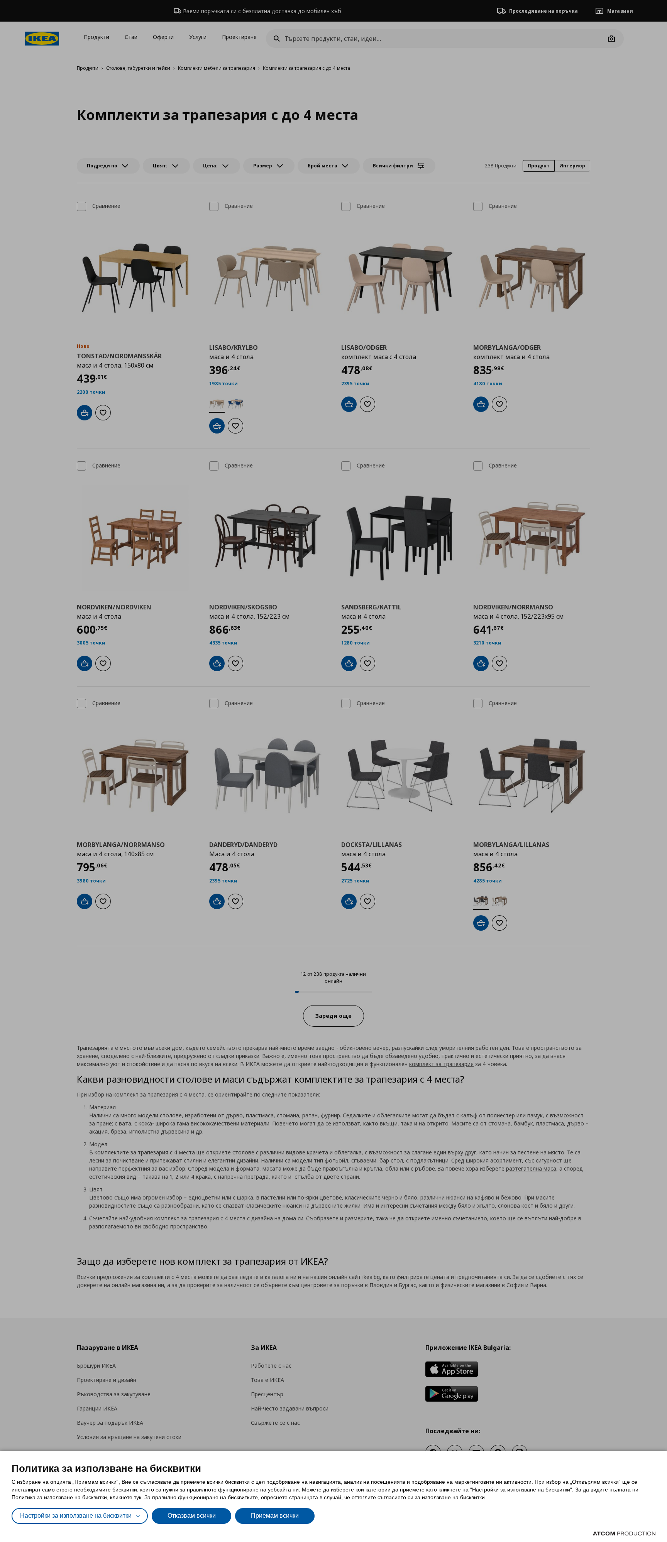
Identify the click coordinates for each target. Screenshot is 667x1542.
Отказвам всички (192, 1515)
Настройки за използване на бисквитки (76, 1515)
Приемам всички (275, 1515)
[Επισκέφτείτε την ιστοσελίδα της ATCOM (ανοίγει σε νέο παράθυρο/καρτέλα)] (624, 1533)
